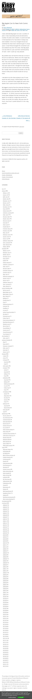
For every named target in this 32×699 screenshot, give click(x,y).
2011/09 (5, 636)
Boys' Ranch (6, 296)
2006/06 (5, 511)
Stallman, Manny (7, 240)
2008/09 (5, 564)
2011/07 (5, 632)
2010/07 (5, 608)
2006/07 (5, 513)
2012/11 (5, 664)
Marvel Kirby (7, 407)
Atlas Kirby (6, 395)
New (24, 30)
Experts (5, 461)
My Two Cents (6, 479)
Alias (4, 342)
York (26, 30)
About (3, 171)
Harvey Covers (6, 469)
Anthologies (6, 451)
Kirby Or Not (6, 475)
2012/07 (5, 656)
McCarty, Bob (6, 216)
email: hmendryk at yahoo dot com (10, 173)
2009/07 (5, 584)
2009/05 (5, 580)
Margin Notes (6, 437)
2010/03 (5, 600)
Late (4, 411)
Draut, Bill (5, 209)
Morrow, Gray (6, 220)
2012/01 (5, 644)
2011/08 (5, 634)
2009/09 (5, 588)
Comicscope (6, 459)
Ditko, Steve (6, 205)
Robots (4, 489)
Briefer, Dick (6, 254)
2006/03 (5, 505)
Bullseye (5, 298)
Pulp (5, 364)
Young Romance (7, 332)
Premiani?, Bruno (7, 270)
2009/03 (5, 576)
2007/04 (5, 531)
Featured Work (6, 463)
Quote (4, 485)
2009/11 (5, 592)
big (15, 30)
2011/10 (5, 638)
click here (21, 126)
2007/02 (5, 527)
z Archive (4, 503)
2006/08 (5, 515)
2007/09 (5, 541)
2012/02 (5, 646)
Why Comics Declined (8, 499)
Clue (4, 302)
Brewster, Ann (6, 201)
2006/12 (5, 523)
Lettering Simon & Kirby (9, 433)
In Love (5, 310)
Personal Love (6, 316)
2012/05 (5, 652)
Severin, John (6, 236)
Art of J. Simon (6, 415)
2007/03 (5, 529)
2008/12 (5, 570)
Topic (27, 29)
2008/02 (5, 551)
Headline (5, 308)
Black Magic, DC (7, 292)
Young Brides (6, 328)
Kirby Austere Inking (8, 429)
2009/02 (5, 574)
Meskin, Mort (6, 218)
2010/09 (5, 612)
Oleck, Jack (5, 224)
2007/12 (5, 547)
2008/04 (5, 555)
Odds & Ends (23, 29)
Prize (5, 376)
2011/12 (5, 642)
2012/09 (5, 660)
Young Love (6, 330)
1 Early (4, 356)
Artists (3, 191)
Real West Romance (8, 322)
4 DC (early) (5, 366)
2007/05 (5, 533)
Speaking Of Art (7, 493)
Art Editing (5, 453)
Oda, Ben (5, 222)
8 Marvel (5, 403)
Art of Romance (7, 417)
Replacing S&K (6, 439)
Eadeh (4, 260)
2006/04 (5, 507)
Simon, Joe (5, 238)
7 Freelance (5, 391)
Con (21, 30)
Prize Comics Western (8, 320)
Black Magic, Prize (7, 294)
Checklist (4, 248)
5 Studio (5, 368)
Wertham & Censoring (8, 497)
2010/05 (5, 604)
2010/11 (5, 616)
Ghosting (5, 467)
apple (13, 30)
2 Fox (4, 358)
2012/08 (5, 658)
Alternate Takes (7, 449)
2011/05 (5, 628)
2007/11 (5, 545)
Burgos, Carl (6, 203)
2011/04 (5, 626)
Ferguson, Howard (7, 346)
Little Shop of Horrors (8, 435)
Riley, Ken (5, 232)
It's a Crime (5, 427)
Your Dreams (6, 334)
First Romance (6, 465)
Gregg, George (6, 211)
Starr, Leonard (6, 242)
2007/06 (5, 535)
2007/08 (5, 539)
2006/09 (5, 517)
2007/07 (5, 537)
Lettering (5, 477)
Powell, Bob (6, 226)
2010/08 (5, 610)
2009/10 (17, 29)
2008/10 (5, 566)
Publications (6, 483)
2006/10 (5, 519)
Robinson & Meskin (7, 276)
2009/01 (5, 572)
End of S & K (6, 423)
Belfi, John (5, 197)
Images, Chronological (7, 177)
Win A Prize (5, 326)
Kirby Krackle (6, 473)
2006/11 (5, 521)
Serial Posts (5, 413)
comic (18, 30)
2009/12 (5, 594)
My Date (5, 314)
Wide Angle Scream (7, 445)
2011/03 (5, 624)
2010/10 (5, 614)
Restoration (6, 487)
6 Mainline (5, 378)
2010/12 (5, 618)
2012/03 (5, 648)
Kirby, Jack (5, 214)
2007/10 (5, 543)
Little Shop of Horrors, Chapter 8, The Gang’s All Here (23, 118)
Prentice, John (6, 230)
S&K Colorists (6, 441)
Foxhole (5, 306)
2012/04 (5, 650)
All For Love (6, 290)
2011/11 (5, 640)
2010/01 (5, 596)
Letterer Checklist (6, 340)
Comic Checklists (6, 288)
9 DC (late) (5, 409)
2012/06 (5, 654)
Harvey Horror (6, 425)
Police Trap (5, 318)
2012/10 (5, 662)
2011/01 (5, 620)
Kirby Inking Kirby (7, 471)
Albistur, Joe (6, 250)
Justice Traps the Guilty (8, 312)
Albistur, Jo (5, 193)
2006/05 (5, 509)
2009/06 (5, 582)
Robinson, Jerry (6, 234)
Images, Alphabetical (7, 175)
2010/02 (5, 598)
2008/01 (5, 549)
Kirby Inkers (6, 431)
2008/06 (5, 558)
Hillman (6, 374)
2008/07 (5, 560)
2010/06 (5, 606)
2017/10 (5, 666)
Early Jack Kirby (6, 421)
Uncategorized (5, 501)
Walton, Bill (5, 246)
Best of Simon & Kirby (8, 455)
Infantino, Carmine (7, 213)
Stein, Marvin (6, 244)
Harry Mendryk (8, 27)
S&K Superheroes (7, 491)
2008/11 (5, 568)
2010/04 (5, 602)
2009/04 (5, 578)
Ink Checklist (5, 336)
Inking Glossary (5, 179)
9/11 (3, 189)
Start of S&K (6, 443)
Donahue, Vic (6, 207)
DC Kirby (6, 397)
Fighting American (7, 304)
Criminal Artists (6, 419)
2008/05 (5, 556)
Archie (5, 370)
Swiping (5, 495)
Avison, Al (5, 195)
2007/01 (5, 525)
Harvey (5, 399)
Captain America (7, 457)
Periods (4, 354)
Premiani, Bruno (7, 228)
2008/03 (5, 553)
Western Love (6, 324)
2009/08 (5, 586)
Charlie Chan (6, 300)
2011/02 (5, 622)
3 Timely (5, 360)
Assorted (6, 362)
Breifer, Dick (6, 199)
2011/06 (5, 630)
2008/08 (5, 562)
